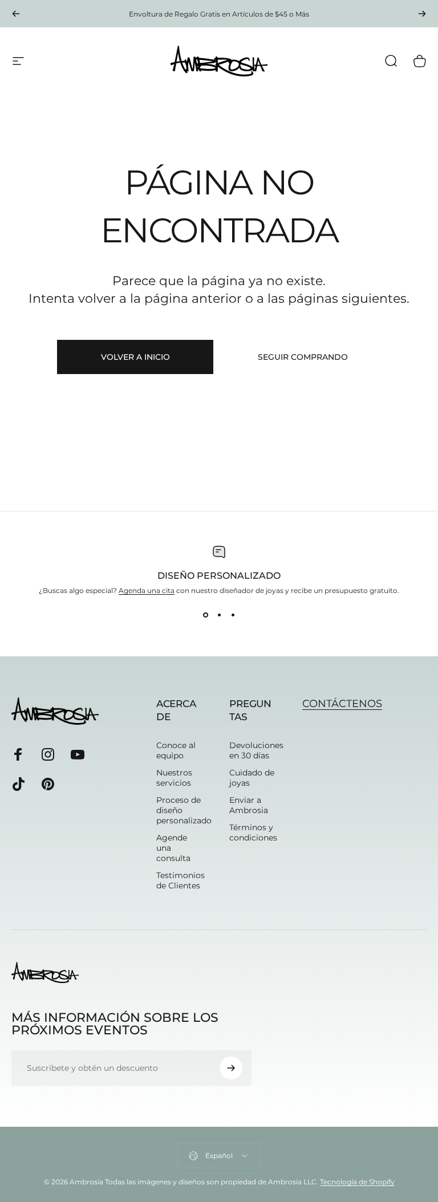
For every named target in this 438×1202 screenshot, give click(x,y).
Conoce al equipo (176, 750)
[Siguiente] (422, 13)
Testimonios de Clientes (180, 880)
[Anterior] (16, 13)
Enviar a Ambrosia (248, 805)
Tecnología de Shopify (357, 1181)
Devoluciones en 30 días (256, 750)
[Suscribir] (231, 1068)
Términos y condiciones (253, 832)
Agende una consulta (173, 848)
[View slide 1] (205, 615)
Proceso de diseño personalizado (184, 810)
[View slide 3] (233, 615)
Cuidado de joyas (251, 778)
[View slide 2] (219, 615)
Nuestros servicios (174, 778)
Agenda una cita (147, 590)
